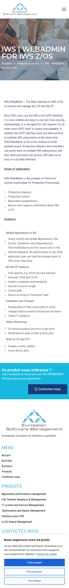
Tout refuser (34, 580)
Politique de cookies (46, 554)
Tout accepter (34, 562)
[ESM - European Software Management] (20, 9)
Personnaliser (34, 571)
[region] (34, 561)
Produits (7, 63)
